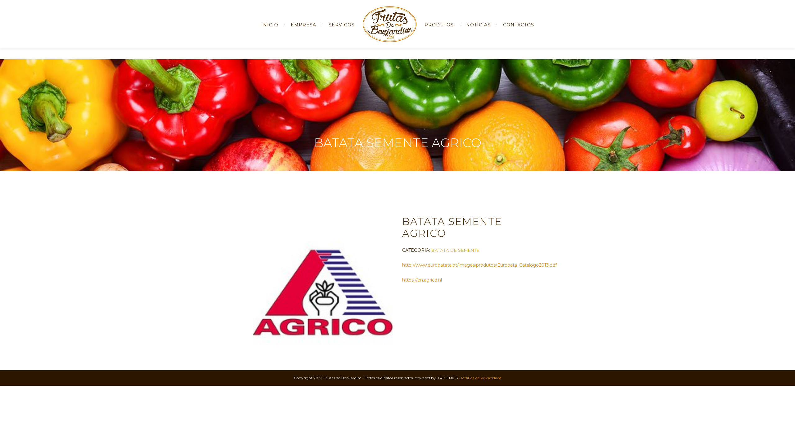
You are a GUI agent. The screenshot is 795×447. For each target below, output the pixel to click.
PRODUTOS (439, 24)
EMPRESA (303, 24)
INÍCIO (269, 24)
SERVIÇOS (342, 24)
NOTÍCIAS (478, 24)
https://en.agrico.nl (422, 280)
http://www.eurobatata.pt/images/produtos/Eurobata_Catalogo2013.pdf (479, 265)
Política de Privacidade (481, 378)
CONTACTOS (518, 24)
